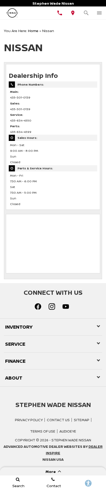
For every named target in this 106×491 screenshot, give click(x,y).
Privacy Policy (29, 420)
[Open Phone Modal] (59, 12)
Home (33, 30)
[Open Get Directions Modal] (73, 12)
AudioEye (67, 431)
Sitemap (81, 420)
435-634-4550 (20, 120)
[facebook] (37, 306)
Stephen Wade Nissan (71, 440)
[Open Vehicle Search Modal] (86, 12)
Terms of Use (42, 431)
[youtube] (65, 306)
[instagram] (51, 306)
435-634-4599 (20, 132)
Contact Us (58, 420)
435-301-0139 (20, 97)
